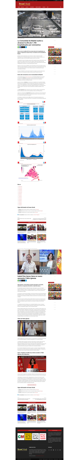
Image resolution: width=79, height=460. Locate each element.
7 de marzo (20, 196)
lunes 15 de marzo (28, 76)
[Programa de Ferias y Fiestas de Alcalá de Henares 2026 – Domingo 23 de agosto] (41, 237)
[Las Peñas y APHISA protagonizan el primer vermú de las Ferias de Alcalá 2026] (31, 237)
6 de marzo (20, 197)
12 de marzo (20, 189)
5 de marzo (20, 199)
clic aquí (37, 209)
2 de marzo (20, 203)
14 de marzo (20, 186)
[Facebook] (54, 0)
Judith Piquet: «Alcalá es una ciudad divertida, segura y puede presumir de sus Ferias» (31, 232)
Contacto (36, 0)
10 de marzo (20, 192)
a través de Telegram (36, 214)
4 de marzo (20, 200)
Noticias (22, 9)
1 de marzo (20, 204)
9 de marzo (20, 193)
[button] (60, 7)
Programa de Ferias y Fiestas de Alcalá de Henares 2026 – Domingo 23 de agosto (41, 242)
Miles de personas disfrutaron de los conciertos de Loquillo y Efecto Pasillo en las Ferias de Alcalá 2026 (22, 242)
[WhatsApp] (59, 0)
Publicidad (29, 0)
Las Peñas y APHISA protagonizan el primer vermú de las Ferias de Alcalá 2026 (31, 242)
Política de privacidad (45, 459)
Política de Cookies (50, 459)
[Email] (24, 47)
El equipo (26, 0)
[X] (58, 0)
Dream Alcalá (19, 9)
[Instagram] (55, 0)
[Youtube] (60, 0)
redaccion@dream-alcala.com (40, 455)
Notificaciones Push (56, 459)
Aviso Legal (40, 459)
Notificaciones (32, 0)
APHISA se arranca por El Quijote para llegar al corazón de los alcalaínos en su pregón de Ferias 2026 (22, 232)
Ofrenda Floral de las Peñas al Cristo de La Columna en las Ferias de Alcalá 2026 (41, 232)
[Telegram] (56, 0)
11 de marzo (20, 190)
